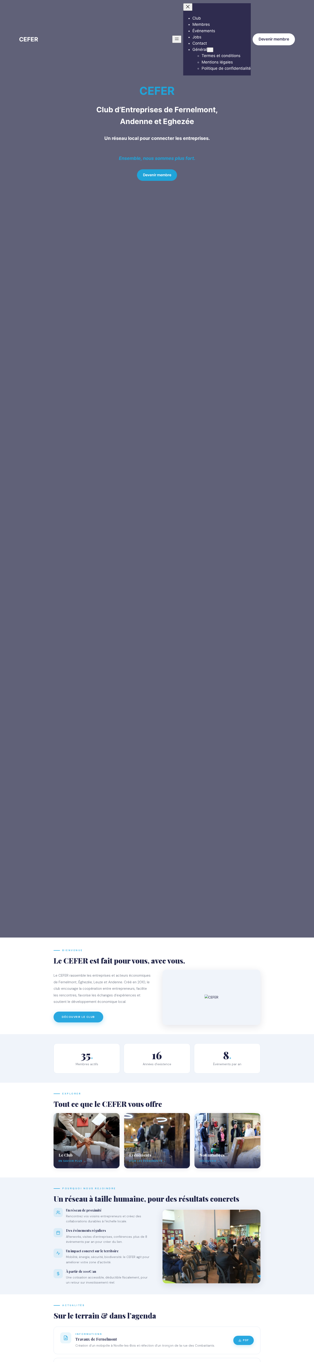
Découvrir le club (78, 1017)
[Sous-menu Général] (210, 49)
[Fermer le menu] (187, 7)
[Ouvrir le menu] (176, 39)
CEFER (28, 39)
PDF (246, 1340)
